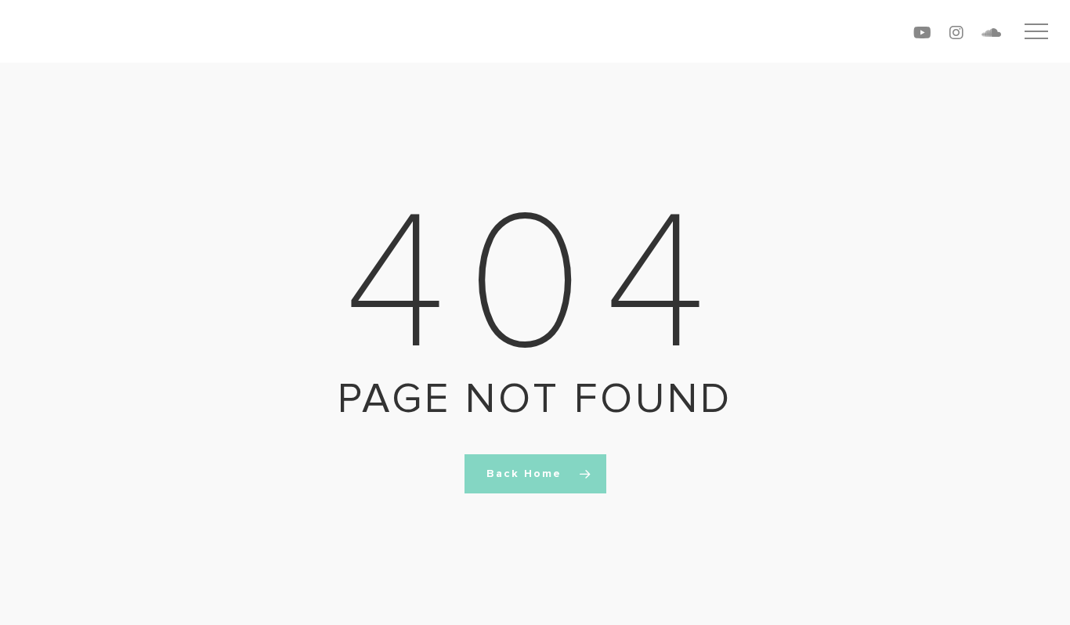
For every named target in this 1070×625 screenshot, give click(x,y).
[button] (1036, 31)
